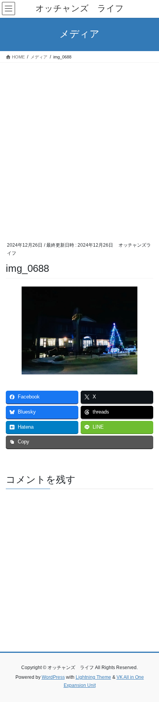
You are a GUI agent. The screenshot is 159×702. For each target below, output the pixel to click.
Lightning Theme (93, 677)
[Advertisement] (79, 146)
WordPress (53, 677)
